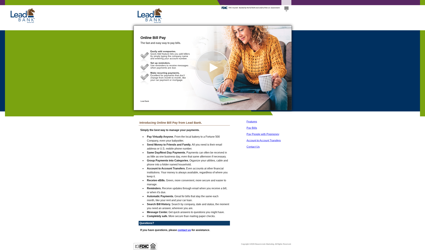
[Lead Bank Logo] (212, 22)
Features (252, 121)
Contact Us (253, 146)
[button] (213, 68)
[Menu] (286, 6)
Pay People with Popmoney (263, 134)
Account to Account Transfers (264, 140)
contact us (184, 230)
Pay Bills (252, 127)
